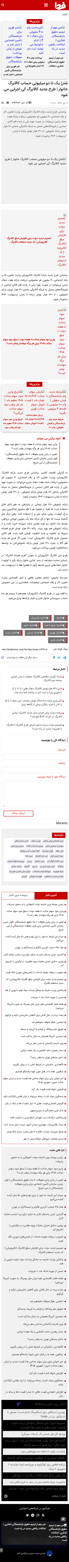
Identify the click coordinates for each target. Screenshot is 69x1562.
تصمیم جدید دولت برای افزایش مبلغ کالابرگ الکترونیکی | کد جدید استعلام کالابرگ (29, 240)
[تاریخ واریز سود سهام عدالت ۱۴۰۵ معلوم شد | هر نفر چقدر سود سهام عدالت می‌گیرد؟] (13, 402)
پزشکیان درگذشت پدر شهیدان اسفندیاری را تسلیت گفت (37, 1118)
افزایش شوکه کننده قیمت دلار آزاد (47, 1089)
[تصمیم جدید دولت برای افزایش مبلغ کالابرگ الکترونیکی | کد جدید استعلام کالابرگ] (60, 240)
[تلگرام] (65, 658)
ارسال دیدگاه (18, 813)
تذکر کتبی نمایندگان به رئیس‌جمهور (47, 1111)
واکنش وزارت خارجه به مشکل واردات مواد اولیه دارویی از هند (34, 990)
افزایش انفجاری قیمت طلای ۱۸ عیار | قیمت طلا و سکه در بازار (34, 1104)
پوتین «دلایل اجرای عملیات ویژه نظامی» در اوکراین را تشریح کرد (35, 963)
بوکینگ (60, 866)
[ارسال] (8, 103)
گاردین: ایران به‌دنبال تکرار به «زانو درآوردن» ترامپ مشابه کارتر (34, 955)
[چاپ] (3, 103)
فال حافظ (59, 851)
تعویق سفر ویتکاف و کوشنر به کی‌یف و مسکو (42, 1029)
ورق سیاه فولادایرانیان (16, 861)
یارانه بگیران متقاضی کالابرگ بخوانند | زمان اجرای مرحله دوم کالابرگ (36, 679)
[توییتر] (59, 658)
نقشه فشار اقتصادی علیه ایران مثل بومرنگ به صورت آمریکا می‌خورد (35, 1006)
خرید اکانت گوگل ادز (55, 861)
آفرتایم (27, 866)
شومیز (24, 876)
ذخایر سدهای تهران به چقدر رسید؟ (47, 1058)
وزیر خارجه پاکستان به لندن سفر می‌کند (45, 1043)
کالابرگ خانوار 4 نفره (53, 625)
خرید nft (29, 856)
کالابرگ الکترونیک (38, 618)
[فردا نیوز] (60, 5)
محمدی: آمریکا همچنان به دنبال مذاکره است (42, 1036)
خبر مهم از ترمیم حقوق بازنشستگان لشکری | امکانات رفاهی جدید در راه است (56, 62)
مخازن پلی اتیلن (17, 846)
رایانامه (61, 763)
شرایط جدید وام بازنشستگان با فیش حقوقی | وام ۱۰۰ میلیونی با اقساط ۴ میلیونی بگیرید (56, 424)
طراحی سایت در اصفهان (54, 876)
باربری (34, 866)
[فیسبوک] (54, 658)
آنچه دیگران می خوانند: (48, 439)
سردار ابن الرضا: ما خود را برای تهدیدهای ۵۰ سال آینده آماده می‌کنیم (35, 939)
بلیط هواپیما (58, 871)
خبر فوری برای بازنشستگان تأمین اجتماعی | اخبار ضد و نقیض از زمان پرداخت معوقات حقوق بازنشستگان (13, 71)
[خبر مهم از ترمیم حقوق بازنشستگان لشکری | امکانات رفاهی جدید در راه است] (56, 40)
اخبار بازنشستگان (21, 841)
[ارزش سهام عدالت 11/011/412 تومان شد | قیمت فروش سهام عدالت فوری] (34, 400)
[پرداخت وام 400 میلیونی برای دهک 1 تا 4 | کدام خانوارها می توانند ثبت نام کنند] (34, 40)
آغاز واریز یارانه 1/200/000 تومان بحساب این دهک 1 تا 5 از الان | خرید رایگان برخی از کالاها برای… (33, 703)
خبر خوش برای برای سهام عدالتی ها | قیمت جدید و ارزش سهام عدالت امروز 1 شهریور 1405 (33, 1080)
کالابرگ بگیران (56, 640)
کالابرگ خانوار (29, 625)
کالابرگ (59, 618)
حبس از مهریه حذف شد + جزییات (47, 997)
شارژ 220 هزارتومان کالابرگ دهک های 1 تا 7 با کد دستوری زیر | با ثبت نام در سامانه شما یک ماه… (37, 691)
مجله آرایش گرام (56, 856)
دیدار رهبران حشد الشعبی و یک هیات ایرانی (42, 1050)
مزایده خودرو (17, 866)
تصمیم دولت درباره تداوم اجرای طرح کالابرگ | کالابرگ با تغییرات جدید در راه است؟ (34, 727)
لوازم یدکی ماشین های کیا (19, 871)
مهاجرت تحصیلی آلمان (54, 846)
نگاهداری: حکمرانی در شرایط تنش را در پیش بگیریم (38, 1065)
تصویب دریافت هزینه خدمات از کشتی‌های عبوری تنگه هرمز (35, 972)
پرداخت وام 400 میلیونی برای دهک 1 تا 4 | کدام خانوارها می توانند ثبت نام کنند (34, 62)
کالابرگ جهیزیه (56, 633)
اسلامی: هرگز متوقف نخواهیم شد (48, 1022)
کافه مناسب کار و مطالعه (29, 851)
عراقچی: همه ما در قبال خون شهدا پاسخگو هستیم (40, 1072)
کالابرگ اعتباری (33, 633)
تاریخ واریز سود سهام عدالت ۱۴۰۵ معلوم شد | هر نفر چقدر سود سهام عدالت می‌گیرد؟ (13, 424)
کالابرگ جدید (11, 633)
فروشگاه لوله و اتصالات (42, 871)
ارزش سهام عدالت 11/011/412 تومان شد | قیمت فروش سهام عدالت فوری (34, 419)
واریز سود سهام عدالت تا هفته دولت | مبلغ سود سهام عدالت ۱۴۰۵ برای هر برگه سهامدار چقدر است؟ (29, 342)
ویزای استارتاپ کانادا (35, 846)
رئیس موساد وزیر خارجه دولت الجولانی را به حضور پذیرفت (35, 904)
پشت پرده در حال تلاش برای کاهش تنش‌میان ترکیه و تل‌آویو (34, 1015)
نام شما (61, 750)
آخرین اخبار (51, 895)
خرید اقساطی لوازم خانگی (53, 841)
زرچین (29, 861)
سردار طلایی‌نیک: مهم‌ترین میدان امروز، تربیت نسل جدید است (34, 1125)
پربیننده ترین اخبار (18, 895)
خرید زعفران (39, 861)
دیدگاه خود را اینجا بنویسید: (51, 777)
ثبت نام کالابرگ (41, 856)
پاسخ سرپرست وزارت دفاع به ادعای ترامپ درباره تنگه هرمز (35, 1132)
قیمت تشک (35, 841)
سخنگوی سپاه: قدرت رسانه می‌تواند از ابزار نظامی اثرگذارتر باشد (33, 1096)
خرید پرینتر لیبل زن (47, 866)
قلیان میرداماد (47, 851)
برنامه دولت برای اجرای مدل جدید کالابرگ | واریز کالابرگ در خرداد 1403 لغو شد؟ (37, 715)
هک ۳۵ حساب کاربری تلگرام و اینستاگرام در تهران (39, 948)
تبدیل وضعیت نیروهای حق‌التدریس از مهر (44, 1139)
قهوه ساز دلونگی (36, 876)
